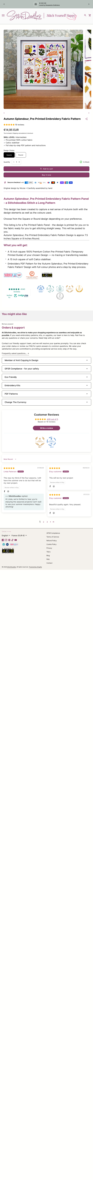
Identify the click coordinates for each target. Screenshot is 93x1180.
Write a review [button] (46, 428)
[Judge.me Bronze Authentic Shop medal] (69, 288)
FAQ (48, 559)
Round (20, 155)
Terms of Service (52, 537)
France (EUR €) (19, 535)
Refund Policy (51, 540)
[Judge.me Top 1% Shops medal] (79, 288)
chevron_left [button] (4, 4)
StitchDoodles (11, 567)
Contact (49, 563)
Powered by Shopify (35, 567)
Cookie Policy (51, 544)
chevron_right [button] (89, 4)
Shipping (15, 133)
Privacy (49, 548)
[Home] (44, 15)
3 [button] (47, 522)
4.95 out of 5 (52, 419)
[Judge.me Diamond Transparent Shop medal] (51, 441)
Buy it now (46, 175)
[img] (9, 468)
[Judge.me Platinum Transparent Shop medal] (50, 288)
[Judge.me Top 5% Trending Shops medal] (60, 296)
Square (9, 155)
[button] (9, 125)
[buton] (6, 535)
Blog (48, 555)
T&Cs (48, 552)
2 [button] (43, 522)
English (6, 535)
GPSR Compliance (53, 533)
